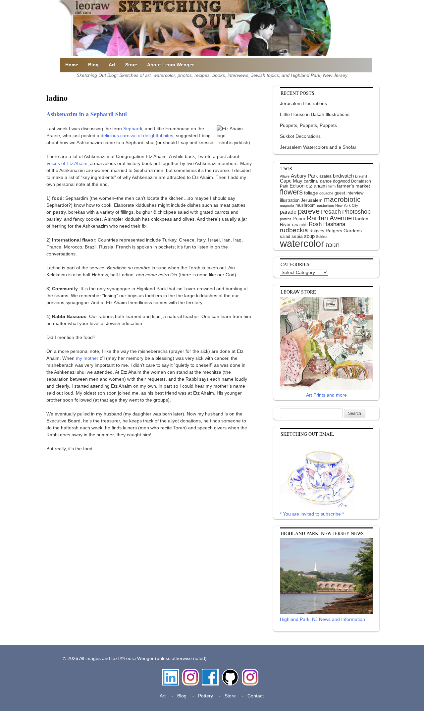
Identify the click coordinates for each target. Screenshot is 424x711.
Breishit (361, 176)
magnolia (287, 205)
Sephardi (132, 128)
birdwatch (343, 176)
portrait (285, 219)
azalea (325, 176)
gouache (326, 193)
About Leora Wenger (170, 64)
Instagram (190, 672)
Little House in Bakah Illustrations (314, 114)
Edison (297, 186)
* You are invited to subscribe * (312, 514)
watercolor (302, 243)
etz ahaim (316, 186)
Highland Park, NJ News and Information (322, 619)
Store (131, 64)
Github (229, 672)
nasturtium (325, 205)
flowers (291, 192)
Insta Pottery (249, 676)
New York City (346, 205)
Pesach (331, 211)
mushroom (305, 205)
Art (112, 64)
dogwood (341, 181)
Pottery (205, 695)
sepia (297, 236)
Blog (93, 64)
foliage (311, 193)
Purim (298, 218)
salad (285, 236)
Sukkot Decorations (300, 136)
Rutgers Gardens (344, 230)
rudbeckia (294, 230)
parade (288, 212)
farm (332, 186)
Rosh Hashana (327, 224)
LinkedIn (170, 672)
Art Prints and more (326, 395)
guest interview (349, 193)
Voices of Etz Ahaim (66, 163)
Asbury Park (304, 176)
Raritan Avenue (329, 218)
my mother (87, 358)
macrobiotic (342, 199)
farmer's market (353, 186)
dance (326, 181)
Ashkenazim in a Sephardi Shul (86, 114)
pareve (309, 211)
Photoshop (356, 211)
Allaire (285, 176)
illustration (289, 200)
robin (303, 225)
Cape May (291, 181)
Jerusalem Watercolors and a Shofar (318, 147)
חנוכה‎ (333, 245)
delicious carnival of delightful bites (137, 135)
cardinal (311, 181)
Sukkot (321, 237)
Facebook (210, 672)
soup (309, 236)
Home (71, 64)
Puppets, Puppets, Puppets (308, 125)
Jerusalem (312, 200)
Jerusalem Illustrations (303, 103)
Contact (255, 695)
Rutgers (316, 230)
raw (295, 225)
